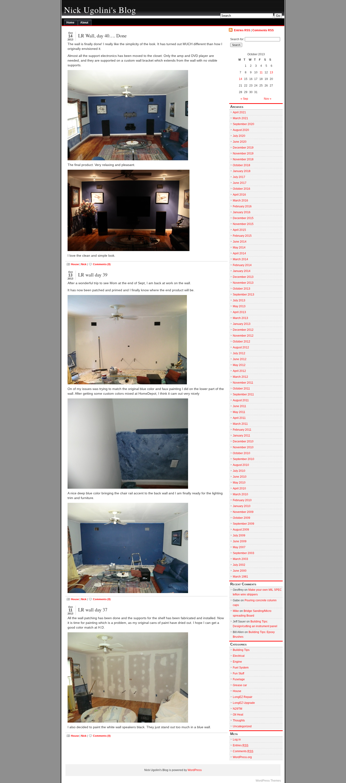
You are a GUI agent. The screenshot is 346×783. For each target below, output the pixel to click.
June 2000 (239, 570)
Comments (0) (102, 264)
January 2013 (241, 324)
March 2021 (240, 118)
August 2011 (241, 400)
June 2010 (239, 476)
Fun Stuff (238, 673)
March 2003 (240, 559)
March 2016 (240, 200)
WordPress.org (242, 757)
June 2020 (239, 141)
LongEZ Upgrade (244, 702)
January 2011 (241, 435)
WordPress (195, 770)
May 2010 (239, 482)
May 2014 (239, 247)
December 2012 (243, 329)
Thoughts (239, 720)
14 (240, 79)
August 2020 (241, 130)
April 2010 (239, 488)
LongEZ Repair (242, 697)
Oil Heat (238, 714)
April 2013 (239, 312)
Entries (240, 745)
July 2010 (239, 470)
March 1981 (240, 576)
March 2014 (240, 259)
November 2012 (243, 335)
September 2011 (243, 394)
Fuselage (239, 679)
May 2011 (239, 412)
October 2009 (241, 517)
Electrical (239, 655)
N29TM (237, 708)
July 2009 (239, 535)
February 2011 (242, 429)
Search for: (237, 39)
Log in (237, 739)
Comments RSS (263, 30)
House (75, 264)
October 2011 (241, 388)
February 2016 (242, 206)
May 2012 (239, 365)
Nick (83, 264)
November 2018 (243, 159)
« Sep (244, 98)
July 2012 (239, 353)
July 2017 (239, 177)
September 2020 (243, 124)
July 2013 (239, 300)
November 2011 (243, 382)
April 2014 (239, 253)
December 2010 (243, 441)
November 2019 (243, 153)
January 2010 (241, 506)
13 (271, 72)
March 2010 (240, 494)
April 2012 (239, 371)
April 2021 (239, 112)
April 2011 (239, 418)
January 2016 (241, 212)
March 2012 (240, 376)
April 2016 (239, 194)
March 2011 (240, 423)
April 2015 (239, 230)
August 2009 (241, 529)
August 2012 (241, 347)
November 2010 (243, 447)
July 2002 (239, 565)
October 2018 (241, 165)
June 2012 (239, 359)
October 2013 (241, 288)
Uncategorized (242, 726)
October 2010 (241, 453)
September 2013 (243, 294)
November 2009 (243, 512)
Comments (243, 751)
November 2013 (243, 282)
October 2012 (241, 341)
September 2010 (243, 459)
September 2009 (243, 523)
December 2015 (243, 218)
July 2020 (239, 136)
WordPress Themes (268, 780)
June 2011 (239, 406)
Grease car (240, 685)
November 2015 (243, 224)
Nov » (267, 98)
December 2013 (243, 277)
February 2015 (242, 235)
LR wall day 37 (92, 609)
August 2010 (241, 465)
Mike (236, 611)
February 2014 (242, 265)
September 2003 (243, 553)
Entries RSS (242, 30)
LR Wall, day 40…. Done (102, 35)
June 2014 (239, 241)
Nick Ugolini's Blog (100, 9)
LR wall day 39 (92, 274)
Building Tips (241, 650)
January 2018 (241, 171)
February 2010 (242, 500)
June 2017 (239, 183)
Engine (237, 661)
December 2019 (243, 147)
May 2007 (239, 547)
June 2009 (239, 541)
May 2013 (239, 306)
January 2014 (241, 271)
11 (261, 72)
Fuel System (241, 667)
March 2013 (240, 318)
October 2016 (241, 188)
